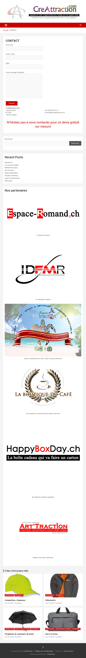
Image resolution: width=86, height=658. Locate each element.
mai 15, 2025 (9, 603)
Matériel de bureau (11, 168)
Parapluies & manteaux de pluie (19, 634)
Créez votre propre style (16, 571)
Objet (7, 63)
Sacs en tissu (51, 634)
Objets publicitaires (11, 173)
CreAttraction (28, 651)
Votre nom (9, 45)
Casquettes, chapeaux (15, 600)
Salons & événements (12, 178)
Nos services (9, 170)
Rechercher (9, 139)
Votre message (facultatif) (15, 72)
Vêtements (8, 181)
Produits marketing (11, 176)
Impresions (8, 162)
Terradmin (17, 603)
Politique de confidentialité (44, 651)
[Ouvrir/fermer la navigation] (6, 25)
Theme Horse (68, 651)
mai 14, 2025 (9, 637)
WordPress (51, 654)
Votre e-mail (10, 54)
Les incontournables (12, 165)
